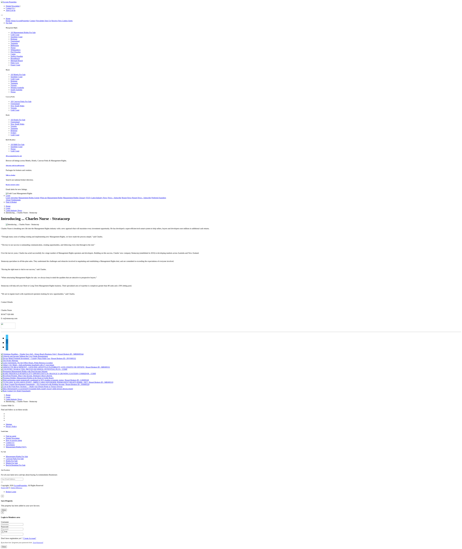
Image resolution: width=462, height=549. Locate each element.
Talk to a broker (10, 175)
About (8, 200)
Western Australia (17, 88)
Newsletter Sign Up (43, 21)
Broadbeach (15, 58)
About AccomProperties (20, 21)
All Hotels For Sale (18, 120)
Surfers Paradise (17, 56)
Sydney (13, 133)
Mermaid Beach (17, 61)
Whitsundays (15, 50)
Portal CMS (5, 488)
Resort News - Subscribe (141, 198)
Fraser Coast (15, 65)
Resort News (127, 198)
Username (5, 522)
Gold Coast (15, 35)
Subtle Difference (16, 488)
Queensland (15, 41)
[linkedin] (7, 347)
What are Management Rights (51, 198)
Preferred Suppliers (158, 198)
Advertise (14, 198)
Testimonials (16, 200)
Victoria (14, 85)
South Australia (16, 90)
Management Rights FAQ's (16, 447)
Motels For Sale (12, 463)
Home (8, 19)
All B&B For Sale (17, 144)
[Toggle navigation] (2, 15)
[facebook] (7, 342)
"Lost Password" (38, 542)
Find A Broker (11, 202)
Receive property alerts (12, 184)
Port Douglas (16, 52)
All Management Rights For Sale (23, 32)
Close (4, 510)
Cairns (13, 54)
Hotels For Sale (12, 461)
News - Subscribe (114, 198)
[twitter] (7, 338)
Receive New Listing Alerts (62, 21)
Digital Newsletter (13, 6)
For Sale (9, 23)
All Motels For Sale (18, 75)
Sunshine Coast (16, 37)
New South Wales (17, 106)
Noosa (13, 48)
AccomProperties (20, 485)
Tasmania (14, 43)
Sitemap (9, 424)
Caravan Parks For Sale (15, 459)
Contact (32, 21)
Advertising (10, 445)
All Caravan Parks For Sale (21, 101)
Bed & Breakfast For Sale (15, 465)
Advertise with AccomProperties (15, 165)
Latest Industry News (99, 198)
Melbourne (15, 45)
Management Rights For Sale (17, 456)
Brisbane (14, 39)
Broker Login (11, 492)
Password (4, 527)
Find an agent (11, 436)
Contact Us (10, 8)
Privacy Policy (11, 426)
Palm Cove (15, 63)
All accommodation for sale (14, 156)
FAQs (88, 198)
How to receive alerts (14, 440)
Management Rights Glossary (74, 198)
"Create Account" (29, 538)
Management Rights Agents (28, 198)
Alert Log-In (10, 10)
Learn (8, 196)
